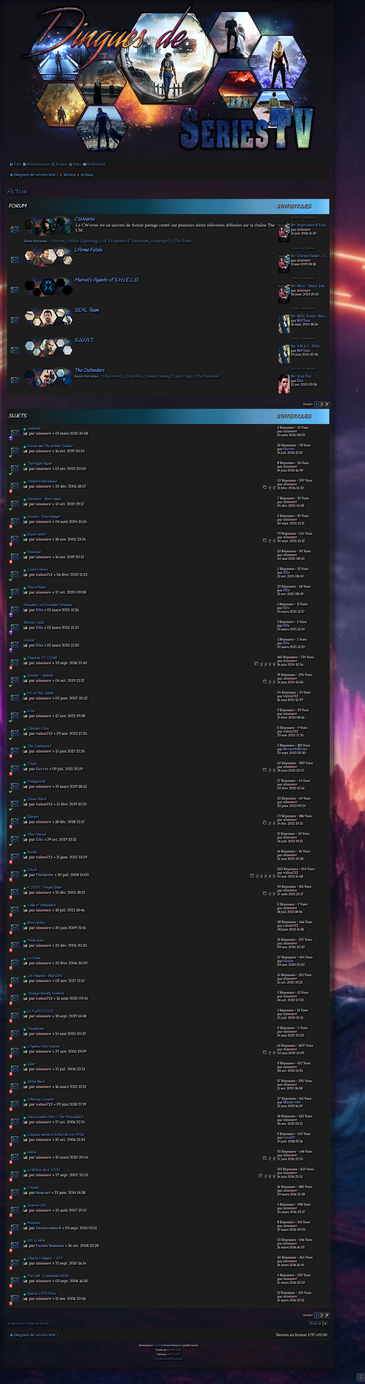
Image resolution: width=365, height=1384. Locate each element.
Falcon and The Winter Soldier (50, 446)
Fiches (61, 164)
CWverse (84, 219)
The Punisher (207, 376)
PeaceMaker (36, 587)
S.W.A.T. (84, 340)
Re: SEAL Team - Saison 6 (309, 316)
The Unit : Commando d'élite (48, 1276)
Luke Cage (182, 376)
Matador (33, 1223)
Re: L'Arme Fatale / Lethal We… (309, 256)
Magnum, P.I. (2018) (42, 658)
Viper (31, 1064)
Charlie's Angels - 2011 (45, 1258)
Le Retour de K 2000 (43, 1170)
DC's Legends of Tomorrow (125, 241)
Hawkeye (34, 552)
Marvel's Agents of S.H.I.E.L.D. (106, 280)
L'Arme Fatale (88, 250)
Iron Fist (134, 376)
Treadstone (35, 1028)
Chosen (32, 1187)
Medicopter (35, 940)
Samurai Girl (36, 1205)
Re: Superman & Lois (308, 225)
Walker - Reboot (40, 675)
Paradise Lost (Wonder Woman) (48, 605)
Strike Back (36, 1081)
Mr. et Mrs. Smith (40, 693)
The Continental (39, 746)
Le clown (33, 958)
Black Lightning (83, 241)
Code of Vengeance (41, 905)
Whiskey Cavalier (40, 1099)
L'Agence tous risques (43, 1046)
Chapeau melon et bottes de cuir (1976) (55, 1134)
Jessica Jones (158, 376)
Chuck (32, 869)
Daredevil (113, 376)
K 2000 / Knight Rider (44, 887)
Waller (29, 640)
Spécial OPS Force (41, 1293)
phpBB (157, 1345)
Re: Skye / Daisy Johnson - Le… (309, 286)
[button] (327, 404)
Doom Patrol (36, 799)
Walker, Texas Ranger (44, 516)
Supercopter (36, 534)
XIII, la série (36, 1240)
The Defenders (89, 370)
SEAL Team (86, 310)
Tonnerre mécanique (42, 481)
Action (17, 192)
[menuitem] (15, 164)
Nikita (31, 1152)
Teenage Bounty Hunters (45, 993)
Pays (77, 164)
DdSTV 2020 (173, 1354)
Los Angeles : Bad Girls (44, 975)
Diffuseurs (96, 164)
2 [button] (322, 404)
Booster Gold (34, 622)
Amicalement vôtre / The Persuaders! (55, 1117)
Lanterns (33, 428)
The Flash (183, 241)
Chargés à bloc (38, 728)
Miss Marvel (36, 834)
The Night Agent (39, 463)
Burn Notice (36, 922)
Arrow (59, 241)
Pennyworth (36, 781)
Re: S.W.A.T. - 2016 (305, 346)
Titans (32, 764)
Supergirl (161, 241)
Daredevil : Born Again (44, 499)
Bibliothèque (38, 164)
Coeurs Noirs (37, 569)
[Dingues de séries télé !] (168, 80)
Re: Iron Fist (301, 376)
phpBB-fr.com (175, 1349)
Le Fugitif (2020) (40, 1011)
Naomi (32, 852)
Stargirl (33, 816)
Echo (31, 711)
